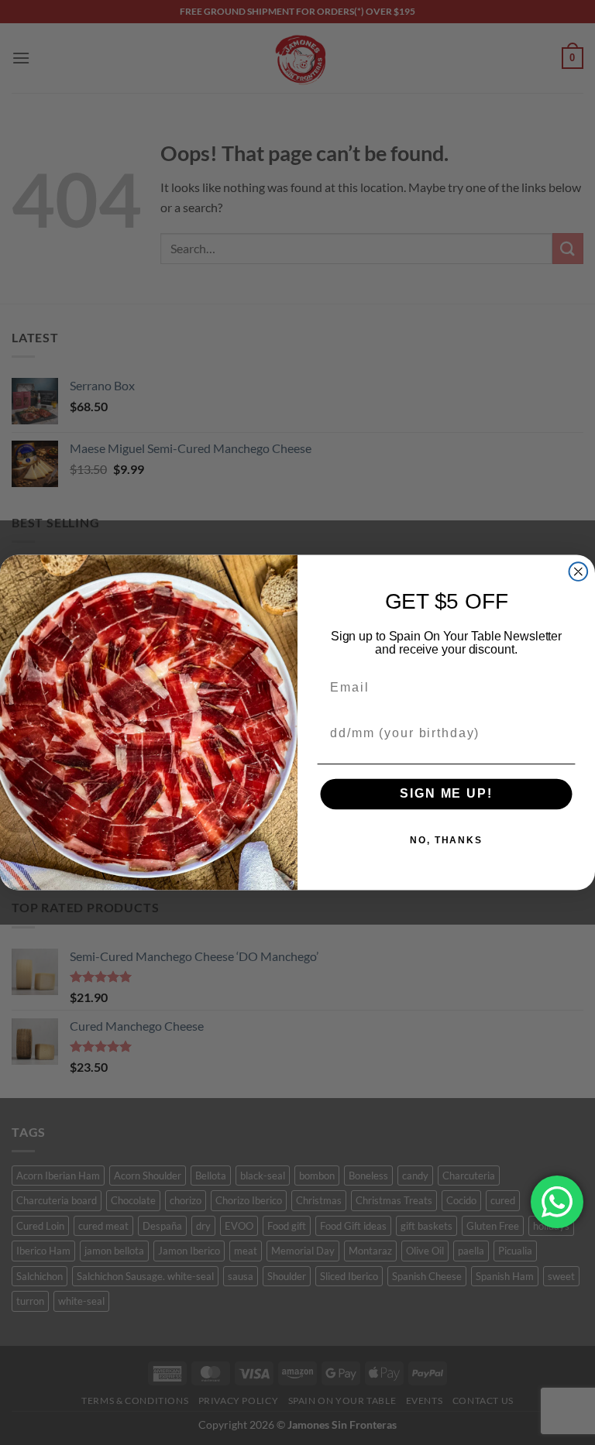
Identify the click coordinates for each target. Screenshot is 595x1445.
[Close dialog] (578, 571)
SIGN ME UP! (446, 794)
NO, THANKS (446, 840)
